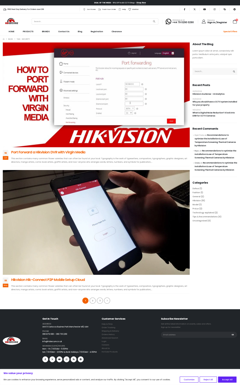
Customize (189, 379)
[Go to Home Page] (3, 39)
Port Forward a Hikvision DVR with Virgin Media (48, 152)
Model (195, 204)
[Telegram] (234, 9)
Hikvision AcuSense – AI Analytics (208, 94)
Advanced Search (110, 338)
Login (104, 341)
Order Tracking (108, 327)
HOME (11, 31)
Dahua (195, 188)
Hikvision (196, 200)
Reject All (208, 379)
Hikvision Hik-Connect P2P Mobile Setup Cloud (48, 279)
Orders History (108, 334)
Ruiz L (197, 150)
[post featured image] (96, 94)
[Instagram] (214, 9)
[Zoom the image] (12, 337)
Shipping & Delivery (110, 331)
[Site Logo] (12, 21)
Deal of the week (102, 2)
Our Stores (91, 9)
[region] (120, 377)
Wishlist (135, 9)
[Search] (154, 21)
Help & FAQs (107, 324)
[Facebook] (184, 9)
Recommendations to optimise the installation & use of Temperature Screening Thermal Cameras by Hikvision (215, 154)
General (196, 196)
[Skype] (224, 9)
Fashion (196, 192)
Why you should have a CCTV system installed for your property (214, 103)
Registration (97, 31)
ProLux (195, 208)
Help (124, 9)
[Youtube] (204, 9)
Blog (80, 31)
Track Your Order (109, 9)
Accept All (227, 379)
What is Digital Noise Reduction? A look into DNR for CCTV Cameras (213, 114)
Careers (105, 345)
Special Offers (230, 31)
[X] (194, 9)
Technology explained (203, 212)
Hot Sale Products (110, 351)
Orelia (197, 163)
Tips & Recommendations (205, 216)
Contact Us (63, 31)
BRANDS (46, 31)
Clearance (117, 31)
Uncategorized (199, 220)
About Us (106, 348)
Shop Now (141, 2)
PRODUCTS (28, 31)
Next (107, 301)
